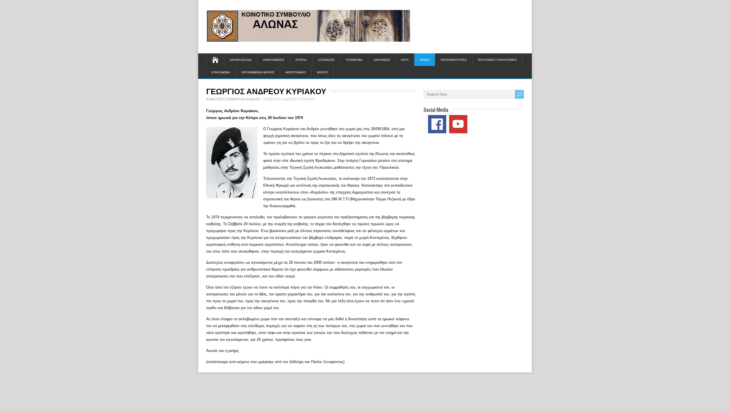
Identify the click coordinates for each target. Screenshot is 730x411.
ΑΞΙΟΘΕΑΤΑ (326, 59)
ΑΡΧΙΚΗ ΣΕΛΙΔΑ (241, 59)
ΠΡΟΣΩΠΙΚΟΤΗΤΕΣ (454, 59)
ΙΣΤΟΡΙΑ (301, 59)
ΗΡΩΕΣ (424, 59)
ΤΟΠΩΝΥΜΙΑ (354, 59)
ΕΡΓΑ (405, 59)
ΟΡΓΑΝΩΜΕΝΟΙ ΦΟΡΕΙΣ (258, 72)
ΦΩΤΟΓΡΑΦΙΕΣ (295, 72)
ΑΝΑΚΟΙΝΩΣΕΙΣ (273, 59)
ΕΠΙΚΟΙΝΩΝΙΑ (221, 72)
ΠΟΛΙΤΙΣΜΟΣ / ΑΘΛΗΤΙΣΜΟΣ (497, 59)
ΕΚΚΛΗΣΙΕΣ (382, 59)
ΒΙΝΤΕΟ (322, 72)
